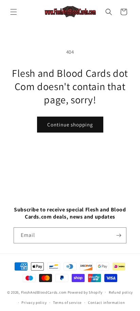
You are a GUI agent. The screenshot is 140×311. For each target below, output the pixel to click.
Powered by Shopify (85, 292)
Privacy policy (34, 302)
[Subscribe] (118, 235)
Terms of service (67, 302)
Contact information (106, 302)
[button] (13, 11)
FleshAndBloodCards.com (44, 292)
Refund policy (121, 292)
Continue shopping (70, 124)
